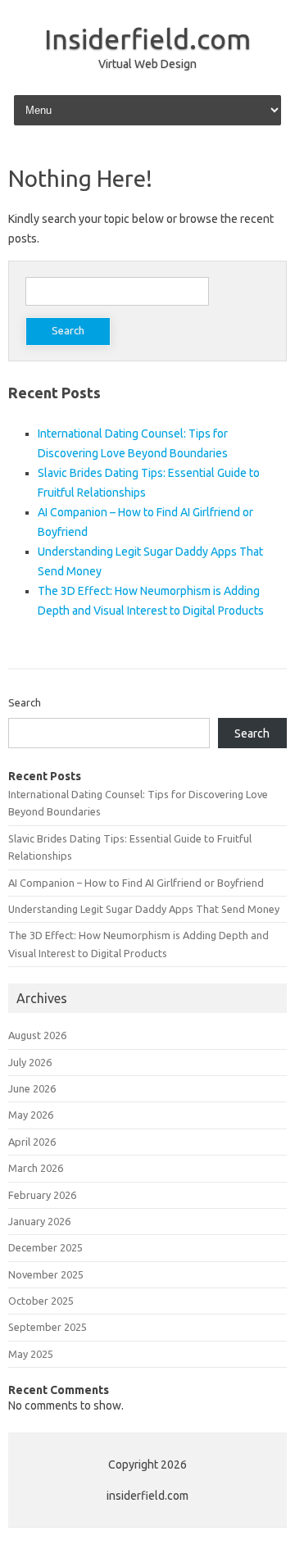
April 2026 (32, 1141)
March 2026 (35, 1168)
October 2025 (41, 1300)
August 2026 (37, 1035)
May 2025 (30, 1354)
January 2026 (39, 1221)
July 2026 (30, 1062)
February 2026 (42, 1195)
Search (24, 702)
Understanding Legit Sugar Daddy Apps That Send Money (143, 909)
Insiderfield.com (147, 38)
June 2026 (32, 1088)
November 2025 (46, 1274)
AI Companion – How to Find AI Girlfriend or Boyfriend (136, 882)
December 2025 (45, 1247)
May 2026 (30, 1114)
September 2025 (47, 1327)
